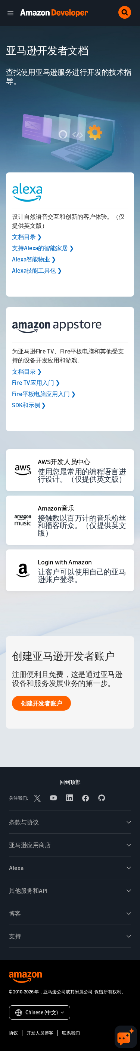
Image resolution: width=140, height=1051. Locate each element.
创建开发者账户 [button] (41, 703)
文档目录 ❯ (26, 236)
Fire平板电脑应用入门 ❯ (44, 394)
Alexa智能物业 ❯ (34, 259)
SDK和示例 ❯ (29, 405)
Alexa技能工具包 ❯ (37, 270)
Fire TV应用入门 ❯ (36, 382)
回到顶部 (70, 782)
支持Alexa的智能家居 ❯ (43, 248)
